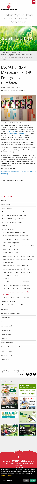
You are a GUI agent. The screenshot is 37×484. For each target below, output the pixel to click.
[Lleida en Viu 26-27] (9, 430)
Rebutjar (26, 480)
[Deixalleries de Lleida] (27, 403)
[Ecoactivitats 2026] (27, 416)
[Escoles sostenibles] (9, 414)
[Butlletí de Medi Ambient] (27, 389)
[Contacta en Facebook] (27, 375)
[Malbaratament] (9, 389)
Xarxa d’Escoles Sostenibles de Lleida (17, 133)
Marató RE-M (12, 131)
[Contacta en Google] (34, 375)
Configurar (8, 480)
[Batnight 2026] (27, 430)
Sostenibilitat (14, 52)
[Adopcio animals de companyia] (9, 403)
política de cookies (6, 476)
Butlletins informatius (14, 54)
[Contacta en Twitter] (31, 375)
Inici (8, 52)
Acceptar (32, 480)
